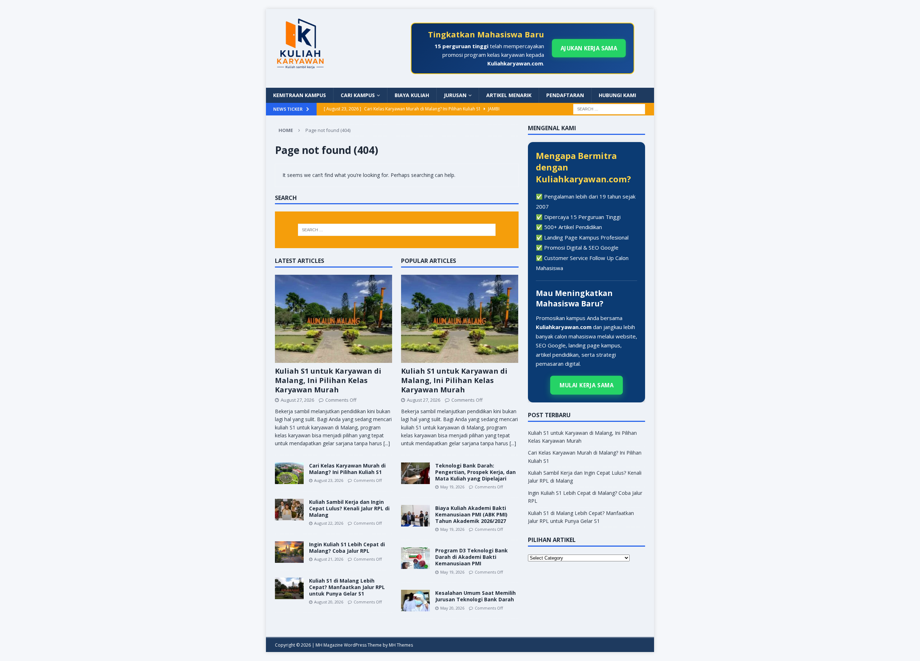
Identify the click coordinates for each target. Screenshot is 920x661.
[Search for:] (609, 108)
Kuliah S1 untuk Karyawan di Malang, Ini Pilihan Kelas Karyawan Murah (328, 380)
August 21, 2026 (328, 559)
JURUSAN (455, 95)
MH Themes (401, 645)
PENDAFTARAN (565, 95)
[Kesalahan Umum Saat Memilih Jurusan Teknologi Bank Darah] (415, 600)
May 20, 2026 (452, 608)
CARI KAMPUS (358, 95)
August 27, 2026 (297, 400)
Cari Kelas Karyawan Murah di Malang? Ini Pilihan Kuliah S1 (347, 468)
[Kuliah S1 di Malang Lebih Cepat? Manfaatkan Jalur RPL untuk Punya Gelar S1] (289, 588)
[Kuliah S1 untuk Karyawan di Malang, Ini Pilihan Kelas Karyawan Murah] (333, 319)
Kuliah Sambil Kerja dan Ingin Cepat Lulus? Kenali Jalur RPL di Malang (349, 508)
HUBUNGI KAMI (617, 95)
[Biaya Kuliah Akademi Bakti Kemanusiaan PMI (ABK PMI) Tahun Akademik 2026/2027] (415, 515)
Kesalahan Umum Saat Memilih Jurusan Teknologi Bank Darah (475, 596)
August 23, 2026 (328, 480)
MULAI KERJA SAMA (586, 385)
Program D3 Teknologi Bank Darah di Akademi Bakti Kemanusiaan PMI (471, 557)
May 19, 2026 (452, 486)
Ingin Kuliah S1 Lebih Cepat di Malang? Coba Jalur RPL (347, 547)
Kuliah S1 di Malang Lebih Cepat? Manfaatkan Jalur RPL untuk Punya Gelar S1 (347, 587)
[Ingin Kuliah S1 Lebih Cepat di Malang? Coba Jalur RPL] (289, 552)
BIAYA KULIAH (412, 95)
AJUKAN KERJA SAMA (589, 48)
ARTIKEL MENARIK (509, 95)
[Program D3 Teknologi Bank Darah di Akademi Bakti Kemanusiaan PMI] (415, 558)
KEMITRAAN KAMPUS (299, 95)
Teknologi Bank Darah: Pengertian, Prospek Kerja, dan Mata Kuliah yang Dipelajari (475, 472)
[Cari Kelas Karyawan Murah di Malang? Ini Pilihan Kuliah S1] (289, 473)
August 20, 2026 (328, 602)
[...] (386, 443)
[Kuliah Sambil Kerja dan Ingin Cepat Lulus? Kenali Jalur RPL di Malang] (289, 509)
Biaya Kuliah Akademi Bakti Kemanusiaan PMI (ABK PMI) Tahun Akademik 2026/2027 (471, 514)
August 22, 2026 (328, 523)
